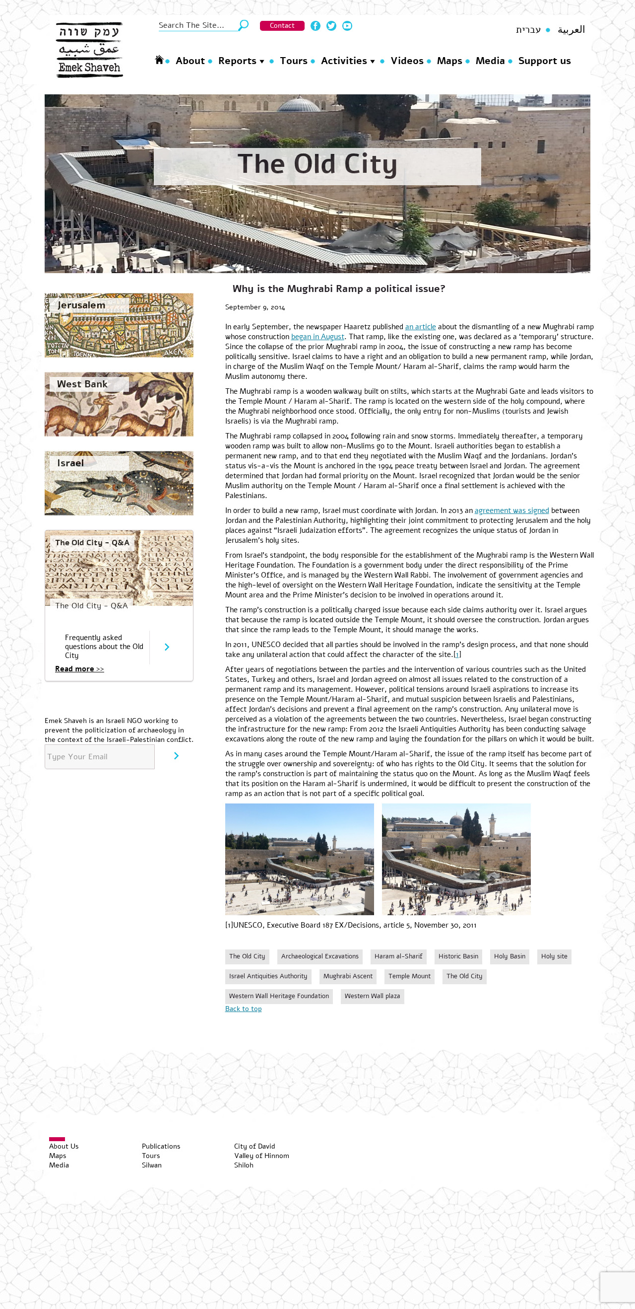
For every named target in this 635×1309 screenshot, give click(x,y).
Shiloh (244, 1165)
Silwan (152, 1165)
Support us (544, 61)
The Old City (317, 163)
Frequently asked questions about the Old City (104, 646)
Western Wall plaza (372, 996)
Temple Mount (409, 976)
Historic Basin (458, 956)
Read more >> (79, 668)
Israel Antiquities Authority (268, 976)
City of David (254, 1146)
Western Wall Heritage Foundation (279, 996)
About (190, 61)
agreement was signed (512, 510)
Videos (407, 61)
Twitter (331, 26)
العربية (571, 29)
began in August (317, 337)
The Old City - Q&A (92, 543)
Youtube (347, 26)
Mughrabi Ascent (348, 976)
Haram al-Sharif (399, 956)
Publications (161, 1146)
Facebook (315, 26)
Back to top (243, 1009)
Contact (282, 25)
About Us (64, 1146)
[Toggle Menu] (57, 1139)
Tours (294, 61)
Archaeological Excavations (320, 956)
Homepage (159, 59)
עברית (528, 29)
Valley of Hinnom (261, 1156)
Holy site (554, 956)
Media (490, 61)
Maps (449, 61)
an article (420, 327)
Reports (237, 61)
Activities (344, 61)
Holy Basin (509, 956)
